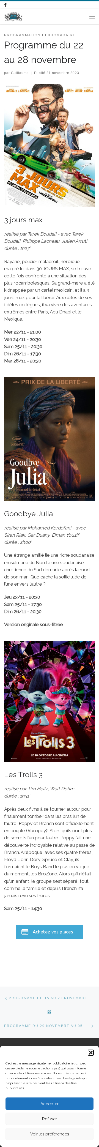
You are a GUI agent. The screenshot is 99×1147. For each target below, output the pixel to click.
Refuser (49, 1118)
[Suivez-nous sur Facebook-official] (5, 5)
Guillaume (20, 73)
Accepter (49, 1103)
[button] (91, 1052)
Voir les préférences (49, 1134)
